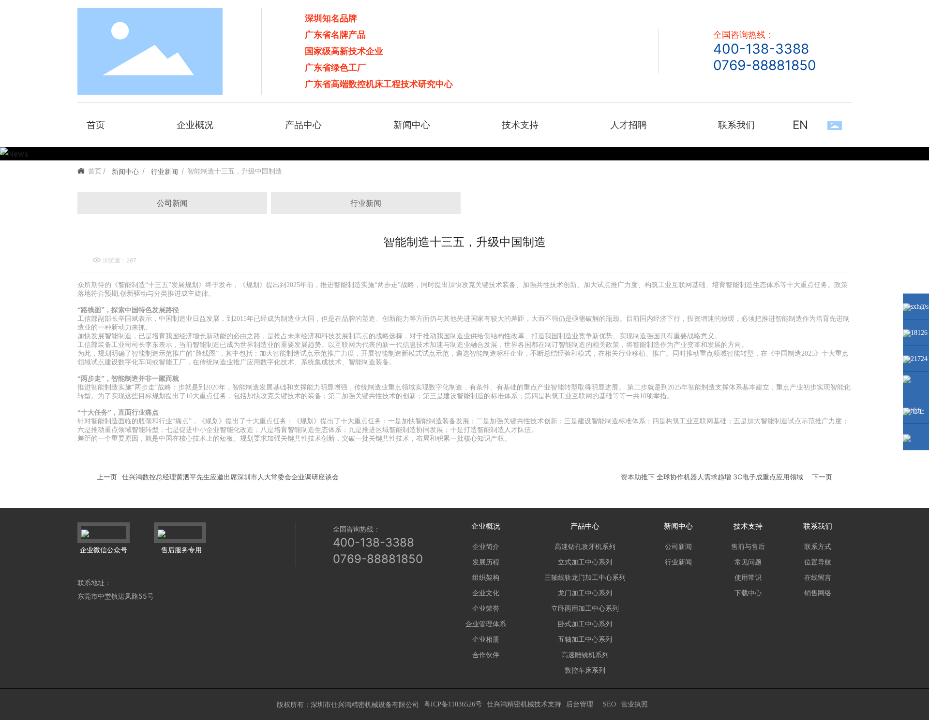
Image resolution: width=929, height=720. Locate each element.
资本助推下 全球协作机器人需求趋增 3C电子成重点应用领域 (712, 477)
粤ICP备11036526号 (453, 704)
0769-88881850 (764, 65)
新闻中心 (125, 171)
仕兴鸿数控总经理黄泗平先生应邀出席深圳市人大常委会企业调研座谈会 (230, 477)
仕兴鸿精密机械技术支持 (524, 704)
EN (800, 125)
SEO (609, 704)
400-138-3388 (761, 49)
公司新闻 (172, 203)
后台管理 (579, 704)
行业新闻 (164, 171)
